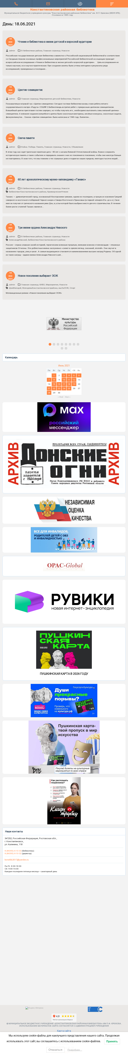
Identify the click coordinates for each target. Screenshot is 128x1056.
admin (12, 50)
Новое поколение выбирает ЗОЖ (38, 275)
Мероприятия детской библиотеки (55, 99)
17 (64, 384)
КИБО (42, 284)
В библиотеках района (31, 50)
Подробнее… (75, 1050)
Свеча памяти (26, 138)
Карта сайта (64, 1031)
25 (69, 388)
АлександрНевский (18, 240)
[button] (64, 327)
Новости (66, 50)
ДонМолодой (15, 288)
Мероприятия (52, 284)
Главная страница (51, 50)
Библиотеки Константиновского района (27, 192)
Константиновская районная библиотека (62, 9)
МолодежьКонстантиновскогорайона (40, 288)
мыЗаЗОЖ (63, 288)
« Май (60, 397)
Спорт (72, 288)
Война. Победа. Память (32, 147)
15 (54, 384)
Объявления (77, 147)
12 (74, 380)
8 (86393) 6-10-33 (13, 851)
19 (74, 384)
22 (54, 388)
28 (49, 393)
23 (59, 388)
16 (59, 384)
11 (69, 380)
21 (49, 388)
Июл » (67, 397)
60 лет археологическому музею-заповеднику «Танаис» (52, 179)
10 (64, 380)
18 (69, 384)
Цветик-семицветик (30, 89)
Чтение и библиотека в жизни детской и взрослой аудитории (55, 41)
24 (64, 388)
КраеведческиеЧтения (57, 192)
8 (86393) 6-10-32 (13, 853)
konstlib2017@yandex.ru (17, 859)
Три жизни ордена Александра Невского (42, 227)
